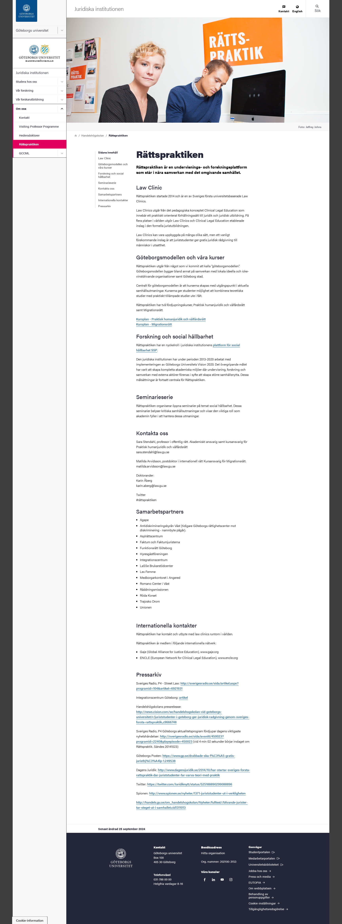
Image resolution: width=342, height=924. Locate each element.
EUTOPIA (255, 882)
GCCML (24, 153)
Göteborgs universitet (32, 30)
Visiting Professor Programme (39, 126)
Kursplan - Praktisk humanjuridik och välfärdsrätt (171, 319)
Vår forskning (24, 90)
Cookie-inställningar (262, 903)
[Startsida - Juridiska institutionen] (39, 53)
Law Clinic (104, 158)
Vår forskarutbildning (30, 99)
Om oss (21, 108)
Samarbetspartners (110, 194)
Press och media (260, 876)
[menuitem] (284, 9)
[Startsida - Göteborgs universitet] (39, 13)
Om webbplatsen (260, 888)
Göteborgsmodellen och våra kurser (113, 166)
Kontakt (24, 117)
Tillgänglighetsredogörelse (267, 909)
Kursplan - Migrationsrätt (154, 324)
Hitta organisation (213, 853)
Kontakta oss (106, 188)
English (297, 11)
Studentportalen (262, 852)
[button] (317, 8)
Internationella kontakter (113, 200)
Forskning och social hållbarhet (111, 175)
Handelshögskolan (92, 135)
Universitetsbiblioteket (266, 864)
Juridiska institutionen (32, 72)
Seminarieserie (107, 183)
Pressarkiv (104, 206)
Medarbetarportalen (264, 858)
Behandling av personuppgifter (260, 895)
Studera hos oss (26, 81)
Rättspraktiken (29, 144)
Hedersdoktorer (29, 135)
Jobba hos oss (258, 871)
